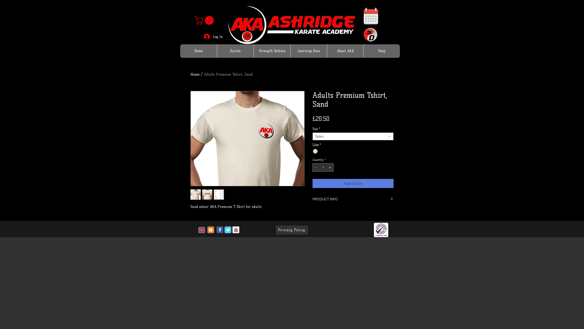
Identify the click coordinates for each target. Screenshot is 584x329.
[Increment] (330, 167)
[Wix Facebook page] (219, 229)
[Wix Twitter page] (227, 229)
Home (195, 74)
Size (316, 129)
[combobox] (353, 136)
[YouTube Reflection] (235, 229)
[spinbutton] (323, 167)
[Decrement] (316, 167)
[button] (205, 20)
